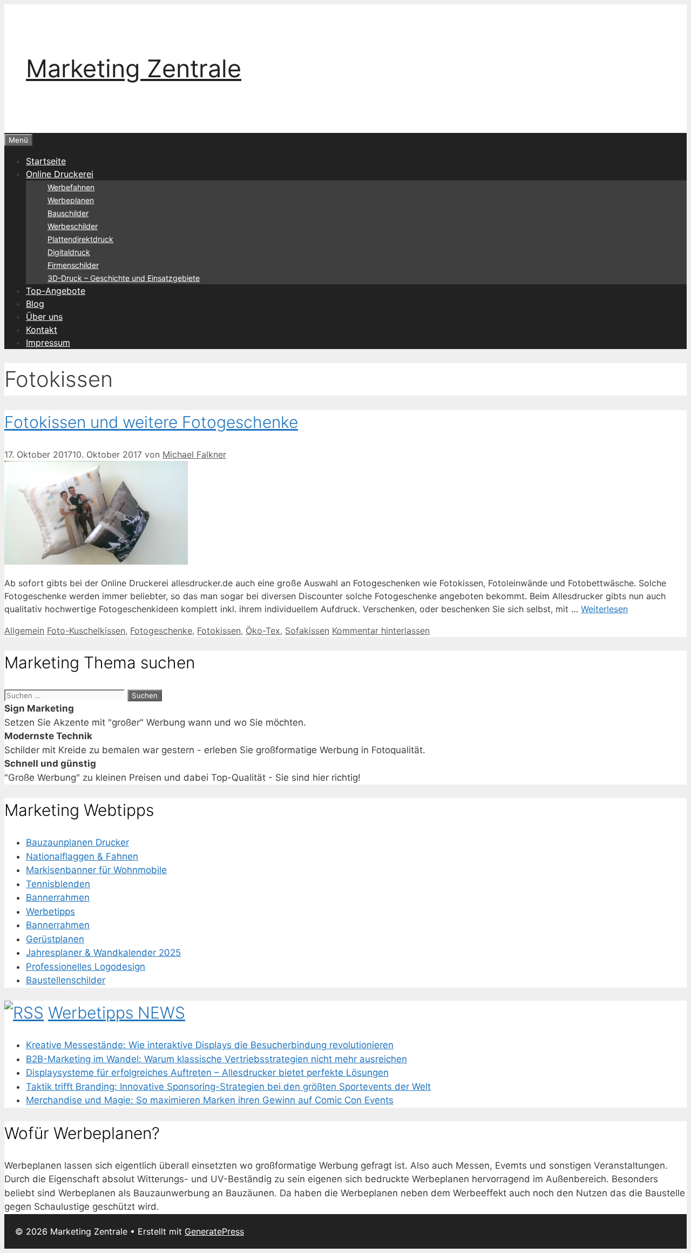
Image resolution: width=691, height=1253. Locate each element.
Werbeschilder (73, 226)
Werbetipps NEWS (116, 1012)
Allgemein (24, 630)
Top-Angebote (55, 290)
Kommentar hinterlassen (381, 630)
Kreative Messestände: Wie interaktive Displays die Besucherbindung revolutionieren (210, 1045)
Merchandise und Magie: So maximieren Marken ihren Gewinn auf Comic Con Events (210, 1100)
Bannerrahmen (58, 897)
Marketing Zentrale (133, 68)
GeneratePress (214, 1231)
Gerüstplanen (55, 939)
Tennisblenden (58, 884)
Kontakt (41, 329)
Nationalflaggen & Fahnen (82, 856)
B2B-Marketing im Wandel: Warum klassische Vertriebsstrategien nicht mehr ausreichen (216, 1059)
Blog (35, 303)
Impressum (48, 342)
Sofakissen (307, 630)
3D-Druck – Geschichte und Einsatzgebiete (124, 278)
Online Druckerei (59, 174)
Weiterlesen (604, 609)
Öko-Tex (263, 630)
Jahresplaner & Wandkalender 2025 (103, 952)
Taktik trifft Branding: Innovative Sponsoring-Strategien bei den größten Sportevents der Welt (228, 1086)
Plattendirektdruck (80, 239)
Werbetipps (50, 911)
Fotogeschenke (161, 630)
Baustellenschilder (65, 980)
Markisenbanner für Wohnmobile (96, 870)
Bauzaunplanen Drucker (77, 842)
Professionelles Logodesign (85, 966)
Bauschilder (68, 213)
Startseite (46, 161)
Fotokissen (219, 630)
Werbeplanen (71, 200)
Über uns (44, 316)
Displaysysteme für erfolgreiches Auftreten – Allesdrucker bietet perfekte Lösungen (207, 1072)
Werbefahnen (71, 187)
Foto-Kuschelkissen (86, 630)
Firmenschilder (73, 265)
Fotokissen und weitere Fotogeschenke (151, 422)
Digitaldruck (69, 252)
